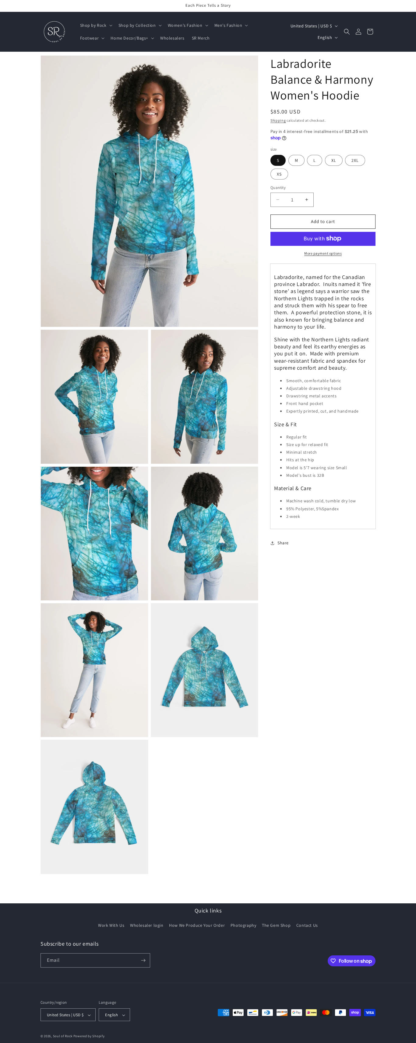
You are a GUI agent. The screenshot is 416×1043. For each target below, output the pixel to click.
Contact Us (307, 925)
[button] (95, 25)
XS (279, 174)
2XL (355, 160)
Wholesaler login (147, 925)
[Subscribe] (143, 960)
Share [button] (283, 543)
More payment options (323, 253)
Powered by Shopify (89, 1036)
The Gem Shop (276, 925)
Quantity (278, 187)
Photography (243, 925)
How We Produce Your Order (197, 925)
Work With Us (111, 925)
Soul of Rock (62, 1036)
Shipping (278, 120)
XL (333, 160)
